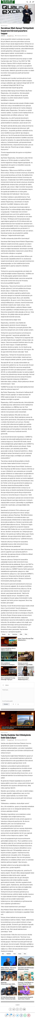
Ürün (26, 634)
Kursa (19, 953)
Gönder (6, 704)
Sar (9, 634)
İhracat (3, 634)
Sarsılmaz (14, 634)
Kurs (15, 953)
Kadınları (9, 953)
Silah (21, 634)
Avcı (3, 953)
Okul (25, 953)
